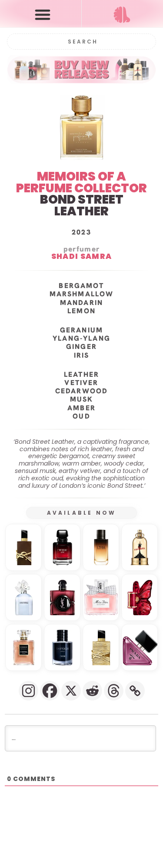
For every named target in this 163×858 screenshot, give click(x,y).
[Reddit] (92, 690)
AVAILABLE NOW (81, 512)
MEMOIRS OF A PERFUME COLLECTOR (81, 182)
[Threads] (113, 690)
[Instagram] (28, 690)
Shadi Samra (81, 256)
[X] (71, 690)
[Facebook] (50, 690)
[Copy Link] (135, 690)
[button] (42, 14)
